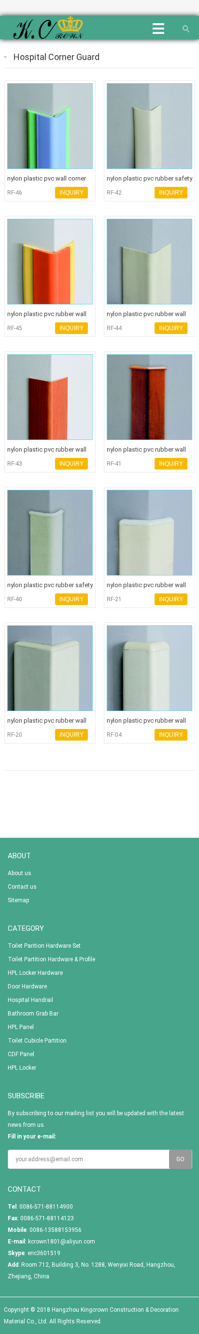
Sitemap (18, 900)
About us (19, 873)
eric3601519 (44, 1253)
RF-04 (114, 734)
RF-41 (114, 463)
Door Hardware (27, 986)
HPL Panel (21, 1027)
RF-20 (14, 734)
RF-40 (14, 599)
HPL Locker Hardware (35, 973)
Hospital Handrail (30, 1000)
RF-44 (114, 328)
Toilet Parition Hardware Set (44, 945)
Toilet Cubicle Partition (37, 1040)
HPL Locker (22, 1067)
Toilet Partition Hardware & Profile (51, 959)
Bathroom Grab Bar (33, 1013)
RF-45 (14, 328)
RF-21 (114, 599)
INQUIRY (71, 192)
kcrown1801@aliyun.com (61, 1241)
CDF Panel (21, 1054)
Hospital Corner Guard (57, 57)
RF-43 (14, 463)
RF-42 (114, 192)
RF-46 (14, 192)
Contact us (22, 886)
